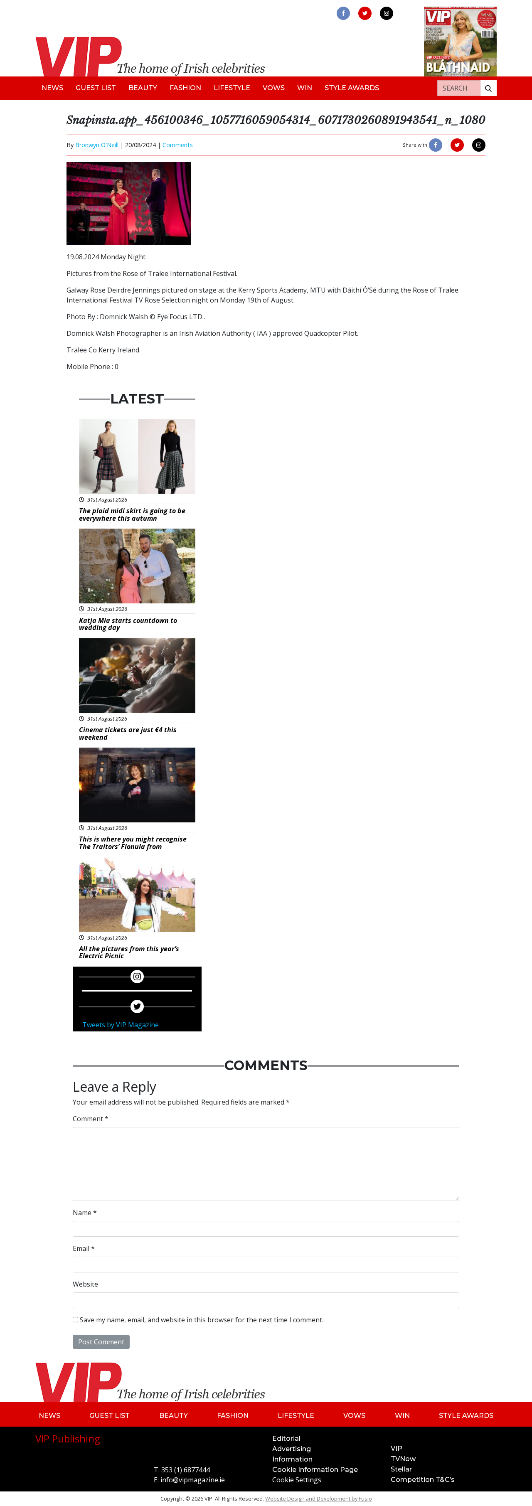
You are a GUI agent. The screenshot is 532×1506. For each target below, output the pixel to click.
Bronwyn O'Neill (96, 145)
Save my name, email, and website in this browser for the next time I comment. (201, 1319)
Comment (90, 1118)
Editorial (286, 1438)
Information (292, 1459)
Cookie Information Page (315, 1470)
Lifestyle (232, 88)
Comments (178, 145)
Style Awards (352, 88)
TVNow (403, 1459)
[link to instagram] (386, 13)
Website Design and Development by (318, 1498)
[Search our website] (488, 88)
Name (85, 1212)
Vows (274, 88)
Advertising (291, 1449)
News (52, 88)
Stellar (401, 1469)
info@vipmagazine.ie (192, 1479)
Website (85, 1284)
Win (304, 88)
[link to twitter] (365, 13)
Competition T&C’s (423, 1480)
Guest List (96, 88)
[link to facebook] (343, 13)
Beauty (142, 88)
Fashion (185, 88)
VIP (396, 1448)
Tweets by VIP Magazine (120, 1024)
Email (84, 1248)
